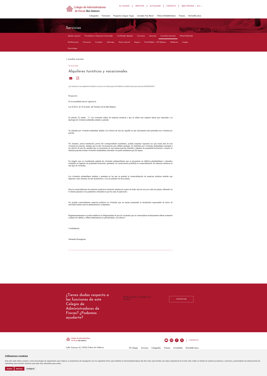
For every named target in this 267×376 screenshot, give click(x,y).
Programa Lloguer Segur (123, 16)
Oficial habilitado (186, 36)
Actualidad (155, 6)
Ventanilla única (194, 16)
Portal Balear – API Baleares (155, 42)
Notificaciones (73, 42)
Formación (106, 16)
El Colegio (124, 6)
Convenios (141, 36)
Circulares (99, 42)
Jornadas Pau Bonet (145, 16)
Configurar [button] (30, 369)
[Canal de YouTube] (166, 340)
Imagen (185, 42)
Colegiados (94, 16)
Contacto (171, 6)
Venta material (124, 42)
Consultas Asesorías (168, 36)
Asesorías (152, 36)
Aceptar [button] (9, 369)
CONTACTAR (181, 299)
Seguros (137, 42)
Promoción (87, 42)
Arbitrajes (110, 42)
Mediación (174, 42)
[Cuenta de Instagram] (171, 340)
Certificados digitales (125, 36)
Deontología (72, 48)
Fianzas (182, 16)
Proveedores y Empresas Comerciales (99, 36)
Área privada (188, 6)
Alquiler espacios (74, 36)
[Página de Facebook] (177, 340)
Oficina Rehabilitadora (166, 16)
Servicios (139, 6)
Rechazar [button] (19, 369)
